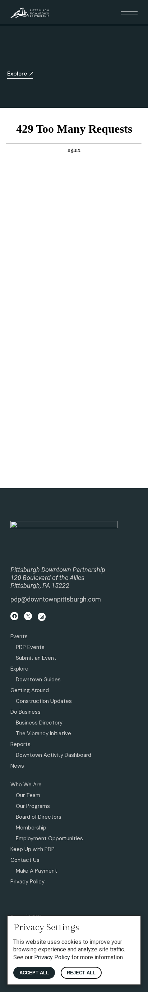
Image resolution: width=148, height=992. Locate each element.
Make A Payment (36, 870)
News (17, 765)
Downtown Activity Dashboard (53, 755)
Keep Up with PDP (32, 849)
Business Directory (39, 722)
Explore (19, 668)
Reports (20, 744)
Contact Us (25, 860)
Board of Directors (38, 816)
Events (19, 636)
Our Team (28, 795)
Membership (31, 827)
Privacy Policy (27, 881)
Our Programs (33, 806)
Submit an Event (36, 658)
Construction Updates (44, 701)
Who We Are (26, 784)
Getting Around (29, 690)
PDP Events (30, 647)
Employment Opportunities (49, 838)
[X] (28, 616)
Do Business (25, 712)
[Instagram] (42, 617)
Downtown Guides (38, 679)
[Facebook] (14, 616)
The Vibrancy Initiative (43, 733)
